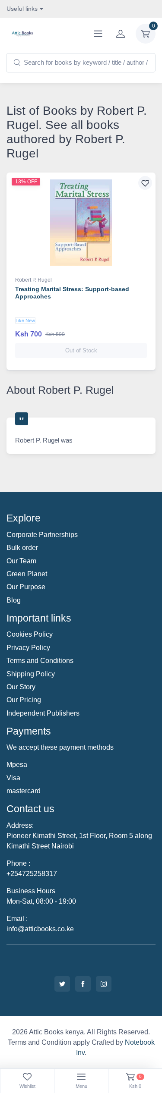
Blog (13, 600)
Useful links (22, 8)
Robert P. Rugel (33, 280)
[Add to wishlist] (145, 183)
